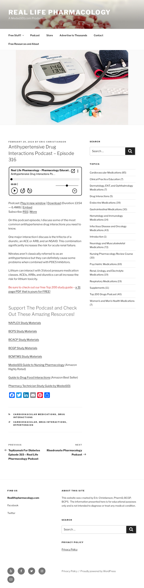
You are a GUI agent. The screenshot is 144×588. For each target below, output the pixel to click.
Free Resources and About (23, 43)
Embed (27, 207)
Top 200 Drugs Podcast (103, 294)
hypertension (23, 425)
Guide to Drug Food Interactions (29, 377)
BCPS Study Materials (22, 331)
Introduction (96, 236)
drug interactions (52, 422)
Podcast (35, 35)
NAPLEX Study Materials (24, 323)
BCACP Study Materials (23, 339)
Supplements (97, 287)
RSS (25, 211)
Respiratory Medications (103, 281)
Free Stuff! (14, 35)
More (33, 211)
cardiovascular (25, 422)
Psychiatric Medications (103, 264)
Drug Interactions (99, 196)
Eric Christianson (52, 142)
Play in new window (33, 203)
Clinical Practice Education (105, 179)
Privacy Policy (69, 549)
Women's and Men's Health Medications (112, 300)
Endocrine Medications (103, 202)
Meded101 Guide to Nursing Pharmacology (36, 365)
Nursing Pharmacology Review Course (111, 253)
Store (49, 35)
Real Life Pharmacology (59, 12)
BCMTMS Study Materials (25, 356)
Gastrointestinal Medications (106, 209)
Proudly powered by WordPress (98, 571)
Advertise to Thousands (73, 35)
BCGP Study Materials (22, 348)
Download (54, 203)
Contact (98, 35)
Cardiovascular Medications (35, 414)
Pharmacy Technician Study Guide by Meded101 (39, 386)
